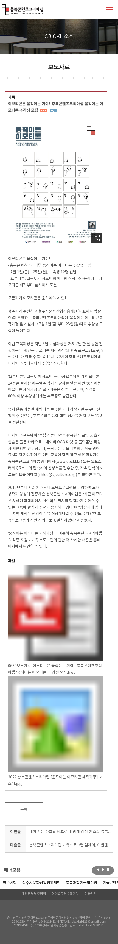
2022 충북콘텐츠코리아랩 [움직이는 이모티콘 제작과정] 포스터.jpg (55, 780)
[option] (9, 883)
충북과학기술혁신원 (81, 883)
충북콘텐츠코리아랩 (3, 7)
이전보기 (98, 870)
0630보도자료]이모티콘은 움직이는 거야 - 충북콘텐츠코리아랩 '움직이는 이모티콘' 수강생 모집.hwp (55, 669)
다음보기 (103, 870)
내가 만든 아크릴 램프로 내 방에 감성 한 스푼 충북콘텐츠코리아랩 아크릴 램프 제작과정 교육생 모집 (70, 832)
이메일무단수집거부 (65, 894)
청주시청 (10, 883)
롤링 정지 (108, 870)
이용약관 (91, 894)
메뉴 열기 (109, 9)
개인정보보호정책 (34, 894)
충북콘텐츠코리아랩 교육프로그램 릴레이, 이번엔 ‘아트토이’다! (70, 845)
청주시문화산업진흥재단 (41, 883)
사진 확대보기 (96, 238)
